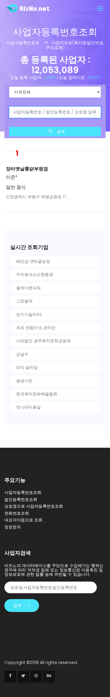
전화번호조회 (16, 513)
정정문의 (12, 527)
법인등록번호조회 (20, 499)
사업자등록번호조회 (22, 492)
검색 (60, 131)
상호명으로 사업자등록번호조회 (33, 506)
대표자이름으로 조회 (23, 520)
